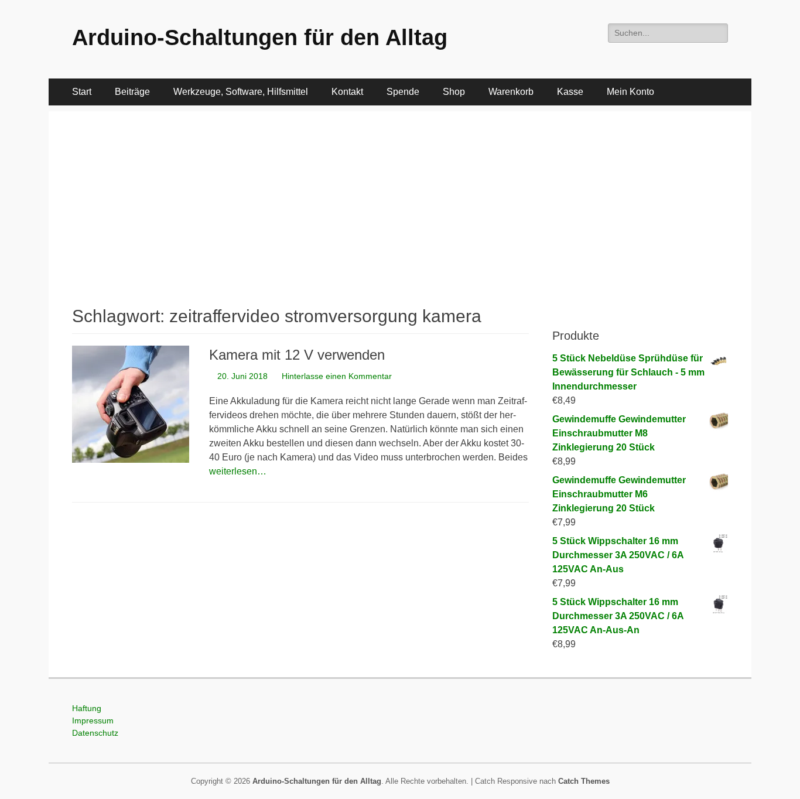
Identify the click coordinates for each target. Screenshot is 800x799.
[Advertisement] (400, 193)
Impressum (93, 720)
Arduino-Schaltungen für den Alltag (259, 37)
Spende (403, 92)
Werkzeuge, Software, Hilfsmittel (240, 92)
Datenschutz (95, 732)
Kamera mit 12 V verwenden (297, 355)
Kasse (570, 92)
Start (81, 92)
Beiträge (132, 92)
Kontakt (347, 92)
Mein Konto (630, 92)
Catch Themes (584, 781)
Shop (454, 92)
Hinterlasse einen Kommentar (337, 376)
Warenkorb (511, 92)
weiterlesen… (237, 471)
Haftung (86, 708)
